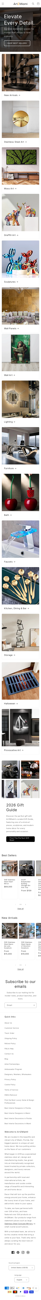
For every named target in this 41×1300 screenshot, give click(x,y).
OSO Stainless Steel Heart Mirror (9, 882)
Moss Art (9, 188)
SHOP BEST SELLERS (17, 43)
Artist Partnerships (12, 1064)
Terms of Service (11, 1090)
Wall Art (8, 375)
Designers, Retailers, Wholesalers (18, 1074)
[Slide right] (25, 904)
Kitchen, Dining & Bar (15, 608)
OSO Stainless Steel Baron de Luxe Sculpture (9, 945)
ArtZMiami (22, 1296)
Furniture (9, 468)
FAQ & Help (9, 1049)
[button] (2, 3)
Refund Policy (10, 1043)
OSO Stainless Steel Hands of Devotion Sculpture (26, 945)
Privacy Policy (10, 1079)
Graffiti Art (10, 235)
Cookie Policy (10, 1085)
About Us (8, 1023)
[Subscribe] (33, 1005)
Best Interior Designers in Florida (18, 1108)
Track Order (9, 1033)
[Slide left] (15, 904)
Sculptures (10, 281)
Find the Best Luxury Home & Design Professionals (19, 1101)
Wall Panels (10, 328)
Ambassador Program (13, 1069)
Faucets (8, 561)
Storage (8, 655)
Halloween (9, 703)
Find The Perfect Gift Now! (19, 839)
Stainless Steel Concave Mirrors (19, 1224)
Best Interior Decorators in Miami (18, 1123)
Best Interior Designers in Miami (17, 1113)
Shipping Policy (11, 1038)
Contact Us (9, 1054)
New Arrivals (11, 95)
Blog (6, 1059)
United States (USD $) (19, 1267)
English (19, 1280)
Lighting (8, 422)
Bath (6, 515)
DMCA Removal (11, 1095)
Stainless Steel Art (14, 142)
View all (20, 909)
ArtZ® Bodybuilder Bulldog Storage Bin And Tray (26, 883)
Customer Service (12, 1028)
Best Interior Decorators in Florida (18, 1118)
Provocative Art (12, 750)
